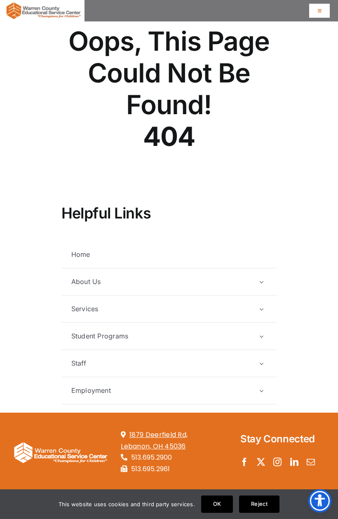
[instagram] (277, 462)
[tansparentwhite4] (60, 440)
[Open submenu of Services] (261, 309)
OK (217, 503)
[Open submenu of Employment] (261, 390)
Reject (259, 503)
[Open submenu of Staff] (261, 363)
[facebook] (244, 462)
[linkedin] (294, 462)
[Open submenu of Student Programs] (261, 336)
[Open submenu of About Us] (261, 281)
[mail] (311, 462)
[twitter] (261, 462)
